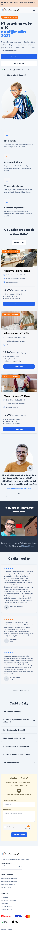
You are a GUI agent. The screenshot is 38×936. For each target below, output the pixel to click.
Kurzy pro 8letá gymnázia (9, 878)
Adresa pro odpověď (9, 800)
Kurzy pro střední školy (8, 884)
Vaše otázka (7, 809)
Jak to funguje (19, 63)
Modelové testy (6, 887)
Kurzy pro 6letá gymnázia (9, 881)
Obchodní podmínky (7, 906)
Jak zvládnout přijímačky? (9, 900)
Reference (4, 903)
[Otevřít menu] (35, 10)
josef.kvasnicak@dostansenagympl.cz (12, 866)
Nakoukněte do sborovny (20, 494)
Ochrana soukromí (6, 909)
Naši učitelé (4, 897)
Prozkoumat (19, 304)
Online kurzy (19, 243)
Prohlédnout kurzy (17, 57)
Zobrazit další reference (20, 691)
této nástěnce (27, 546)
